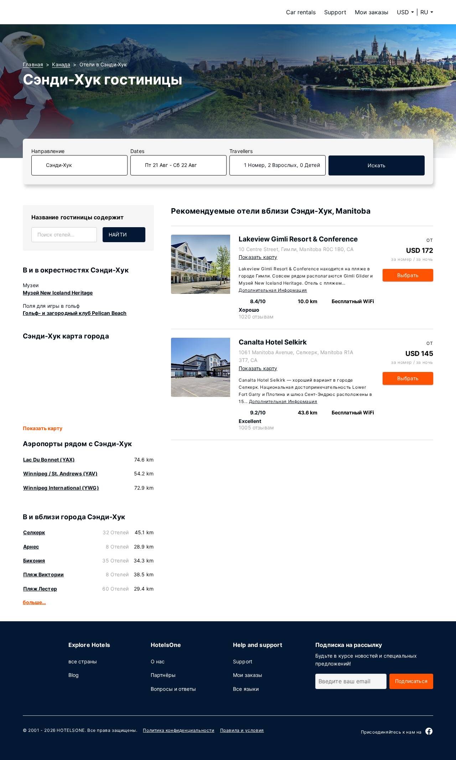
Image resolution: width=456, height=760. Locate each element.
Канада (61, 64)
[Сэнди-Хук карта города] (88, 383)
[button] (426, 12)
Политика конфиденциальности (178, 730)
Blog (73, 675)
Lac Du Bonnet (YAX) (49, 459)
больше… (34, 602)
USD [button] (403, 12)
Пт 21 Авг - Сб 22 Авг (171, 165)
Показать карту (42, 428)
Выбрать (408, 275)
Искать (376, 165)
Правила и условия (242, 730)
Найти (118, 234)
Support (335, 12)
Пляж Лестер (40, 589)
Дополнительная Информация (273, 290)
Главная (33, 64)
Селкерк (34, 532)
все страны (82, 661)
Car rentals (301, 12)
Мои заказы (371, 12)
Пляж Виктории (43, 574)
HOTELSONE (70, 730)
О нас (158, 661)
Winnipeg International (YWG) (61, 488)
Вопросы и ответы (173, 689)
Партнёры (163, 675)
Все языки (246, 689)
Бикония (34, 560)
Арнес (31, 547)
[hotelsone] (68, 12)
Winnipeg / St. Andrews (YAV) (60, 473)
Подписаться (411, 681)
